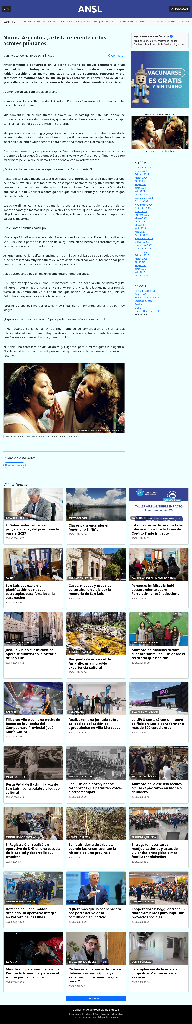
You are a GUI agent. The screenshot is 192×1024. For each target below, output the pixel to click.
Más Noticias (96, 998)
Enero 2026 (141, 252)
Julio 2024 (140, 191)
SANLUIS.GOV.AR (179, 8)
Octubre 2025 (142, 241)
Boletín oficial (117, 1014)
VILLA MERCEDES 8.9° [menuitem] (42, 21)
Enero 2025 (141, 211)
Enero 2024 (141, 170)
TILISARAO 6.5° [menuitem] (171, 21)
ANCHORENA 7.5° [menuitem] (125, 21)
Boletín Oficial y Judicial (147, 297)
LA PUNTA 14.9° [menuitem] (72, 21)
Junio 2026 (140, 268)
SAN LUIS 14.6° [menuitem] (25, 21)
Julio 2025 (140, 231)
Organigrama (74, 1014)
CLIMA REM (10, 21)
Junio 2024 (140, 187)
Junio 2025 (140, 228)
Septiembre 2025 (144, 238)
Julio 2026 (140, 272)
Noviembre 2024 (143, 204)
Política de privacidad (108, 1017)
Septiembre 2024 (144, 197)
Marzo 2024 (141, 177)
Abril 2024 (140, 181)
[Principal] (6, 9)
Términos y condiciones (85, 1017)
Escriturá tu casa (144, 300)
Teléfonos (87, 1014)
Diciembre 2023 (143, 167)
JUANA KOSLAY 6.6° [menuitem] (89, 21)
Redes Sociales (102, 1014)
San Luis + (140, 304)
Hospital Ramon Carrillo (147, 311)
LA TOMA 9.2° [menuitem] (140, 21)
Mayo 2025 (140, 224)
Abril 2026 (140, 262)
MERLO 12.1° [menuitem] (58, 21)
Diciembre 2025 (143, 248)
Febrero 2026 (142, 255)
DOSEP (138, 307)
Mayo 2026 (140, 265)
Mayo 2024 (140, 184)
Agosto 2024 (141, 194)
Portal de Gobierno (145, 290)
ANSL (90, 9)
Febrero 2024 (142, 174)
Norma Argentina (14, 465)
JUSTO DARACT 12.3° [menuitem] (107, 21)
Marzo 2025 (141, 218)
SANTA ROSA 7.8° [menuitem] (156, 21)
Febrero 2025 (142, 214)
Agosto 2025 (141, 235)
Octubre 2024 (142, 201)
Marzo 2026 (141, 258)
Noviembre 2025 (143, 245)
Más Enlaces (141, 314)
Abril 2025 (140, 221)
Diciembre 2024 (143, 208)
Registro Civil (142, 294)
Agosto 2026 (141, 275)
